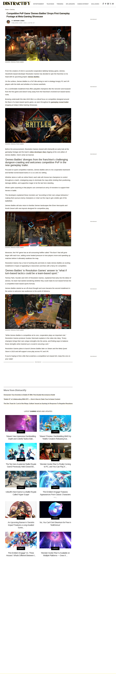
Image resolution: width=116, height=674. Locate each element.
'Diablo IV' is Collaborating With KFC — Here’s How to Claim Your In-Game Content (32, 399)
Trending (60, 4)
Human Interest (83, 4)
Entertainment (38, 4)
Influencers (70, 4)
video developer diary (38, 152)
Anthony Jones (19, 20)
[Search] (103, 3)
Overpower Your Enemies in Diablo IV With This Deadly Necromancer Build (29, 395)
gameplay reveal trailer (60, 102)
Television (50, 4)
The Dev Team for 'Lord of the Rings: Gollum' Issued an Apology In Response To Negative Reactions (38, 403)
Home (7, 9)
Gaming (12, 9)
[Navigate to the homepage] (17, 3)
